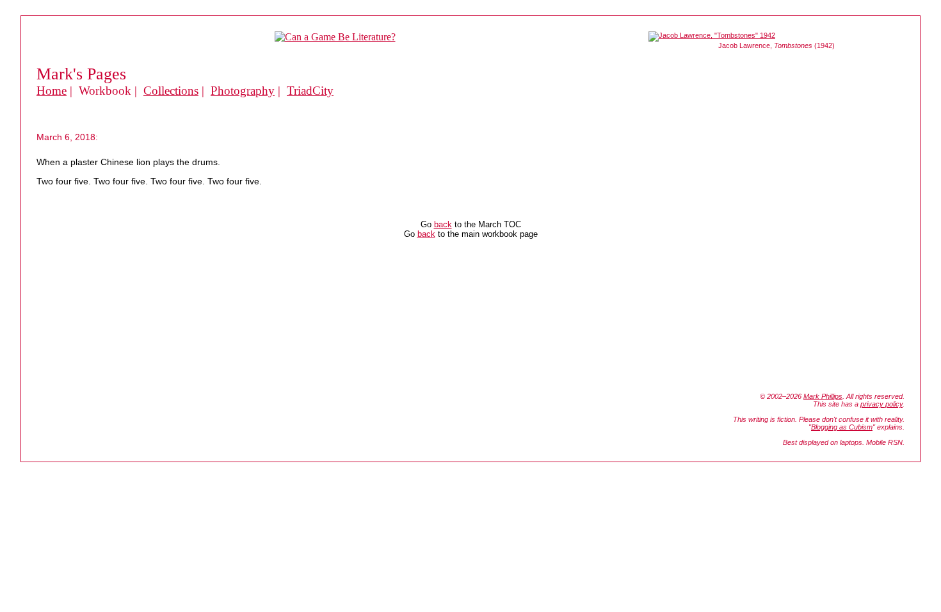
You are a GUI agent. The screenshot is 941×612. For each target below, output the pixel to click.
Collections (170, 90)
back (443, 224)
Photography (243, 90)
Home (51, 90)
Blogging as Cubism (842, 427)
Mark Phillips (822, 396)
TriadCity (310, 90)
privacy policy (881, 404)
